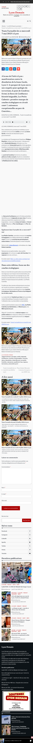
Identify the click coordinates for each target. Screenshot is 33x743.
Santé (14, 584)
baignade (23, 356)
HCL (23, 305)
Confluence (5, 358)
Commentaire (6, 467)
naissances (10, 362)
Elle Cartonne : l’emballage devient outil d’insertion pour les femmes (20, 728)
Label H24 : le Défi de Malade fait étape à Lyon (16, 587)
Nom (3, 487)
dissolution (8, 360)
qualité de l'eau (18, 362)
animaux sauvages (11, 356)
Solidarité (14, 594)
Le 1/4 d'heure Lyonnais (7, 355)
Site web (4, 500)
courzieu (25, 358)
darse (3, 360)
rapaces (25, 362)
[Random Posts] (28, 21)
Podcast (9, 584)
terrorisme (5, 364)
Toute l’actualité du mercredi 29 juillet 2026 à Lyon (16, 447)
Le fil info (4, 584)
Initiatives (14, 592)
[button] (31, 740)
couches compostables (15, 358)
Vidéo (18, 584)
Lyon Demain (16, 12)
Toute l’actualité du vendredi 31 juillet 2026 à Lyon (16, 397)
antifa (18, 356)
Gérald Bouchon (26, 37)
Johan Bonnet (13, 245)
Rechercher (5, 516)
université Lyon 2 (13, 364)
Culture (13, 630)
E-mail (4, 494)
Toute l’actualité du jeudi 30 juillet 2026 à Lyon (15, 422)
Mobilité (19, 606)
